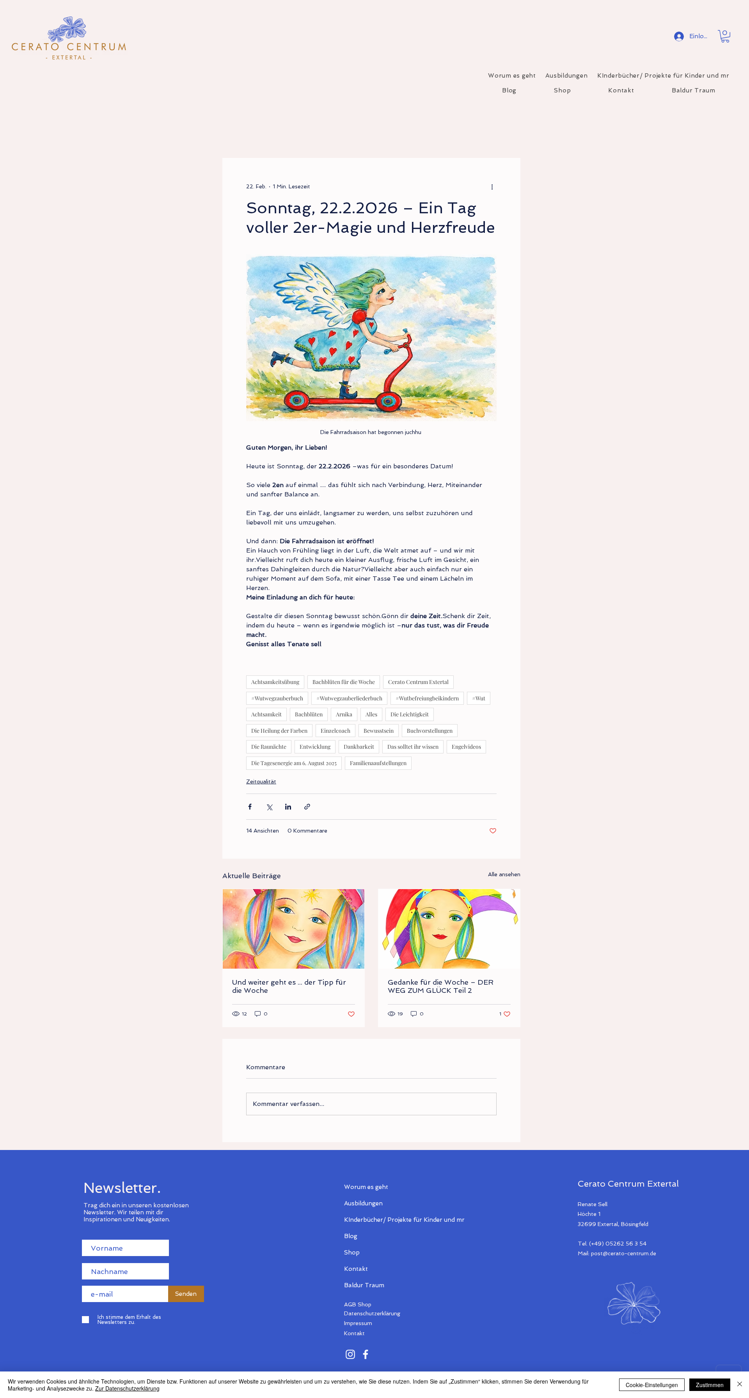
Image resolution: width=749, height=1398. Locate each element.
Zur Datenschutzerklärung (127, 1388)
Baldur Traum (364, 1285)
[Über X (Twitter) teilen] (269, 806)
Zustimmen (710, 1385)
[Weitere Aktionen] (492, 186)
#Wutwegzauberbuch (277, 698)
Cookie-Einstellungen (652, 1385)
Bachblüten (309, 714)
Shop (352, 1252)
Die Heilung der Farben (279, 730)
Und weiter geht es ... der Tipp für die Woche (289, 986)
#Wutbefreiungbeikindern (427, 698)
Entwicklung (315, 746)
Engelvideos (466, 746)
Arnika (344, 714)
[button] (725, 36)
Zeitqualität (261, 781)
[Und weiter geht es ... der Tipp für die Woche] (293, 929)
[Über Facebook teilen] (250, 806)
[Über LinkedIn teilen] (288, 806)
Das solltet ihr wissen (412, 746)
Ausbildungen (363, 1203)
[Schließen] (739, 1385)
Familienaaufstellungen (378, 763)
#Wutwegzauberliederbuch (349, 698)
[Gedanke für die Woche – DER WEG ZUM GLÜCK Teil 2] (449, 929)
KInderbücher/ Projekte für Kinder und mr (371, 1219)
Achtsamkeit (266, 714)
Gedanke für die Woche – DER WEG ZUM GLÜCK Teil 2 (440, 986)
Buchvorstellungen (430, 730)
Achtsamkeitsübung (275, 682)
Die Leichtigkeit (409, 714)
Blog (350, 1236)
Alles (371, 714)
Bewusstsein (379, 730)
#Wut (478, 698)
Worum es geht (366, 1187)
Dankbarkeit (359, 746)
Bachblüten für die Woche (343, 682)
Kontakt (356, 1268)
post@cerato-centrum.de (623, 1253)
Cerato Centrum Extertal (418, 682)
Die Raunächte (268, 746)
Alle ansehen (504, 874)
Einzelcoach (335, 730)
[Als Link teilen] (307, 806)
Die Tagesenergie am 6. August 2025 (294, 763)
